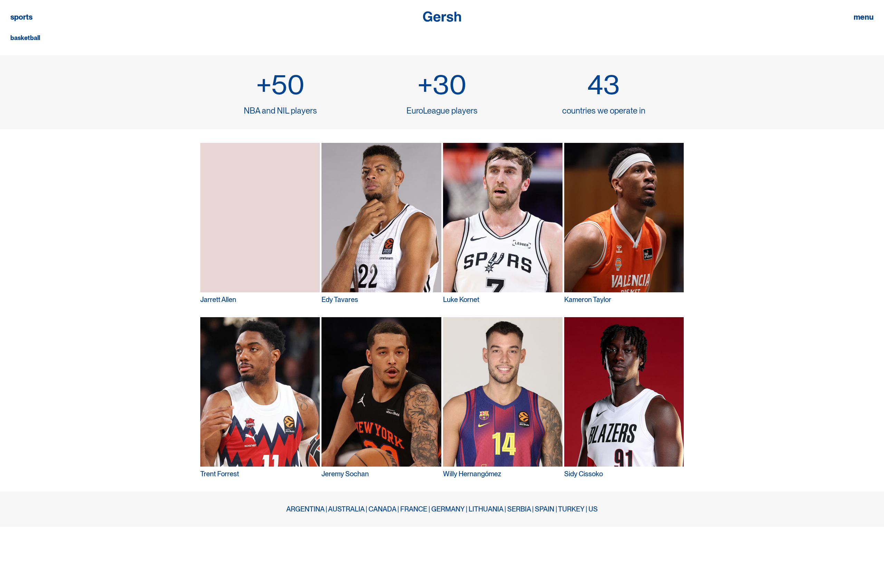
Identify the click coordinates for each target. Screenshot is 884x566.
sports (21, 17)
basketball (25, 38)
